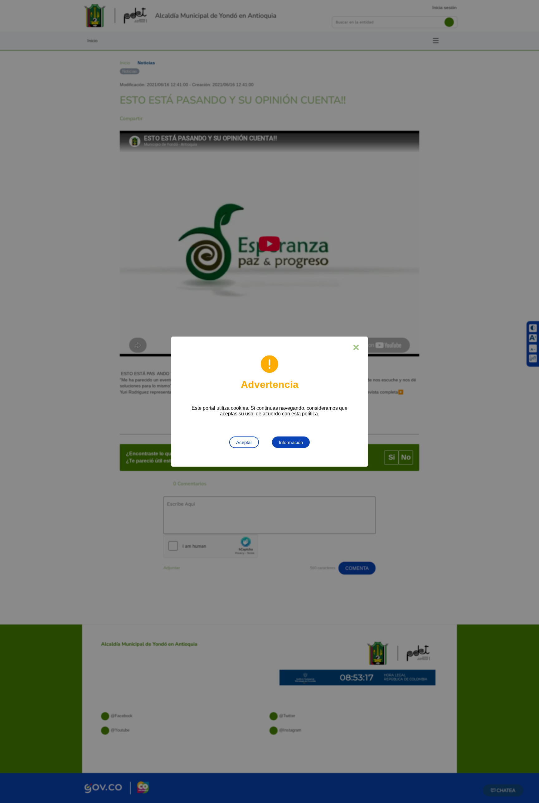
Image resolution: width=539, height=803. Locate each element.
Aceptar (244, 442)
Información (291, 442)
